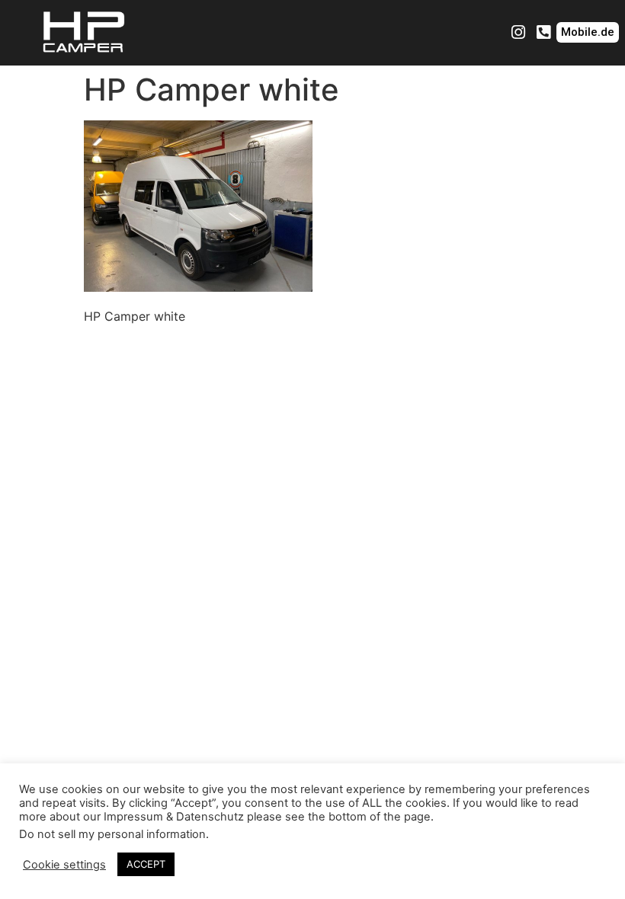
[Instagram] (518, 33)
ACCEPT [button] (146, 864)
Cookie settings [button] (64, 865)
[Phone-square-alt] (543, 33)
